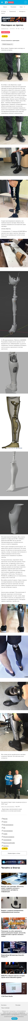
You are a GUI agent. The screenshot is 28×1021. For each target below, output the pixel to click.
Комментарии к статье (14, 853)
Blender (5, 819)
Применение (12, 11)
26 (23, 28)
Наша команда (5, 1008)
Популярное (13, 7)
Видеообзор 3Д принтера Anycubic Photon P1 (12, 956)
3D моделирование (8, 837)
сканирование (7, 840)
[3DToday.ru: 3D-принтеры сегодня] (9, 3)
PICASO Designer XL (7, 44)
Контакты (3, 1005)
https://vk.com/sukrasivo (7, 806)
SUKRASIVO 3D (4, 28)
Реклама (4, 20)
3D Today (3, 11)
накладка (5, 846)
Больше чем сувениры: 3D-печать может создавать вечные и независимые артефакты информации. (12, 889)
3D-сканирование (8, 825)
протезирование (8, 831)
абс (4, 828)
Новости (5, 7)
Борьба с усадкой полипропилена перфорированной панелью (12, 911)
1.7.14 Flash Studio (7, 996)
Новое (22, 7)
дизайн (5, 834)
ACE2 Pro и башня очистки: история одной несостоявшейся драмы (13, 976)
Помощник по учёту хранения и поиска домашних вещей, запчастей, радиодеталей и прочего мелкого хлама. (13, 933)
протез (5, 822)
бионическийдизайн (9, 843)
